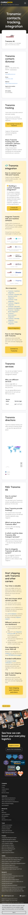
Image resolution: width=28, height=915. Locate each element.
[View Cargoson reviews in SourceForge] (20, 773)
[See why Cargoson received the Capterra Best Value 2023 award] (9, 756)
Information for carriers (6, 819)
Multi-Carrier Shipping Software (8, 847)
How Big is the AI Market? (7, 874)
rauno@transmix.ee (10, 74)
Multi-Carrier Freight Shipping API (8, 848)
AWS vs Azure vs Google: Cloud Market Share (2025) (12, 889)
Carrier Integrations (6, 814)
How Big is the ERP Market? (7, 883)
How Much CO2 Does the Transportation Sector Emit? (12, 876)
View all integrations (14, 328)
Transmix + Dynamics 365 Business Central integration (15, 296)
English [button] (23, 896)
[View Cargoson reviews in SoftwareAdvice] (11, 773)
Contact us (4, 791)
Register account (14, 745)
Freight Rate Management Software (9, 839)
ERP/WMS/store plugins (14, 655)
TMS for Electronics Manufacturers (9, 798)
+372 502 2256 (9, 79)
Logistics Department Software (8, 852)
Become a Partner (5, 792)
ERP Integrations (5, 816)
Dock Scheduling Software (7, 850)
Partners (3, 818)
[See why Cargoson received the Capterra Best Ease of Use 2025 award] (15, 756)
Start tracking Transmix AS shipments (14, 124)
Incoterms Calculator (6, 828)
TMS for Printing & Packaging (7, 803)
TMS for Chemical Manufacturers (8, 799)
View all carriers (6, 706)
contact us (8, 653)
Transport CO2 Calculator (7, 825)
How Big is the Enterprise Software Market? (10, 879)
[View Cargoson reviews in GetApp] (11, 768)
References (4, 812)
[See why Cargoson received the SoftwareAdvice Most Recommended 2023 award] (6, 762)
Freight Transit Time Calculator (8, 832)
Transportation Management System (9, 837)
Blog (3, 810)
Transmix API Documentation (14, 208)
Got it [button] (14, 912)
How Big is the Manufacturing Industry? (9, 885)
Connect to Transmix (14, 350)
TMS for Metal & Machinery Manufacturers (10, 801)
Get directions (13, 69)
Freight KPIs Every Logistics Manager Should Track (12, 869)
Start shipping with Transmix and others (14, 690)
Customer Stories (5, 789)
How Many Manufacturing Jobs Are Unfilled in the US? (12, 881)
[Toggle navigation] (25, 3)
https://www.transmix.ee (11, 83)
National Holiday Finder (6, 827)
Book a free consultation (14, 749)
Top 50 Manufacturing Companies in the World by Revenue (14, 887)
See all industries (5, 805)
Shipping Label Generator (7, 830)
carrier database (11, 614)
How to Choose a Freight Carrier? (8, 865)
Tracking (3, 785)
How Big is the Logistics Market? (8, 877)
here (23, 909)
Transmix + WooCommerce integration (12, 315)
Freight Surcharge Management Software (10, 841)
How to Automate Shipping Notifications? (10, 867)
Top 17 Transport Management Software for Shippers (12, 857)
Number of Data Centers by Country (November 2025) (13, 890)
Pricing (3, 787)
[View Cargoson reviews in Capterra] (17, 762)
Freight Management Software (8, 845)
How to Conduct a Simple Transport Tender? (11, 861)
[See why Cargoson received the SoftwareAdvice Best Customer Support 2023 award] (20, 756)
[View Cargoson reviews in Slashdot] (18, 768)
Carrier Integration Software (7, 843)
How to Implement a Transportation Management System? (13, 863)
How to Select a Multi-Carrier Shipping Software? (11, 859)
